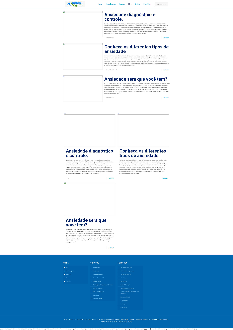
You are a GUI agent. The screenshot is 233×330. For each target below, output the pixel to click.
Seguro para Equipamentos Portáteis (103, 284)
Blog (67, 278)
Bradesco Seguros (125, 297)
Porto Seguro (124, 307)
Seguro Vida (96, 267)
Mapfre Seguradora (126, 274)
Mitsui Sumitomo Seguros (127, 288)
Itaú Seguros (124, 304)
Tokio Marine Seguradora (127, 271)
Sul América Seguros (126, 267)
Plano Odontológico (98, 291)
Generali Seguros (125, 284)
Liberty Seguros (125, 278)
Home (67, 267)
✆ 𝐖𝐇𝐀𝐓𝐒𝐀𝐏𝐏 (161, 4)
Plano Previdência (97, 288)
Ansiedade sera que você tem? (135, 79)
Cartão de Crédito (97, 298)
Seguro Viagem (97, 281)
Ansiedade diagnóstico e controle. (129, 17)
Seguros (68, 274)
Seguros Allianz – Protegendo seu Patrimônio (130, 292)
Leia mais (166, 37)
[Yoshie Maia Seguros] (75, 4)
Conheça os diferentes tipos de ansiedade (136, 49)
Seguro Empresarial (98, 278)
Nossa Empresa (70, 271)
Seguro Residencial (98, 274)
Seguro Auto (96, 271)
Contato (68, 281)
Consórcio (96, 295)
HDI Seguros (124, 281)
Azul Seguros (124, 300)
